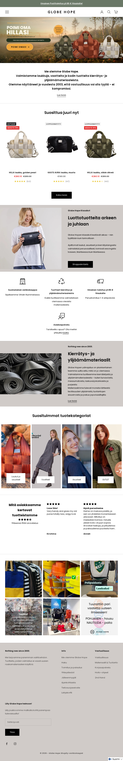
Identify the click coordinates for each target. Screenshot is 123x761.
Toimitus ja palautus (72, 667)
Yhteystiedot (68, 672)
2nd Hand (100, 677)
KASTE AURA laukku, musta (61, 172)
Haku (64, 662)
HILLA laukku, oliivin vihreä (100, 172)
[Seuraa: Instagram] (15, 743)
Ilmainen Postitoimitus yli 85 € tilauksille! (62, 3)
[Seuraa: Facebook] (6, 743)
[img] (25, 519)
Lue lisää (61, 95)
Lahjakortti (67, 692)
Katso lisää (61, 195)
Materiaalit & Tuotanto (106, 662)
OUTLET (105, 479)
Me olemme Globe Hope (74, 657)
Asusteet (77, 479)
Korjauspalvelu (103, 667)
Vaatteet (45, 479)
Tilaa (12, 732)
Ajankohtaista (69, 682)
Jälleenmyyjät (69, 677)
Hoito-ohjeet (101, 672)
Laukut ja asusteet (16, 478)
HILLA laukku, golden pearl (22, 172)
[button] (115, 759)
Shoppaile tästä (80, 264)
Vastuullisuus (101, 657)
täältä (66, 332)
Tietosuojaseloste (71, 687)
